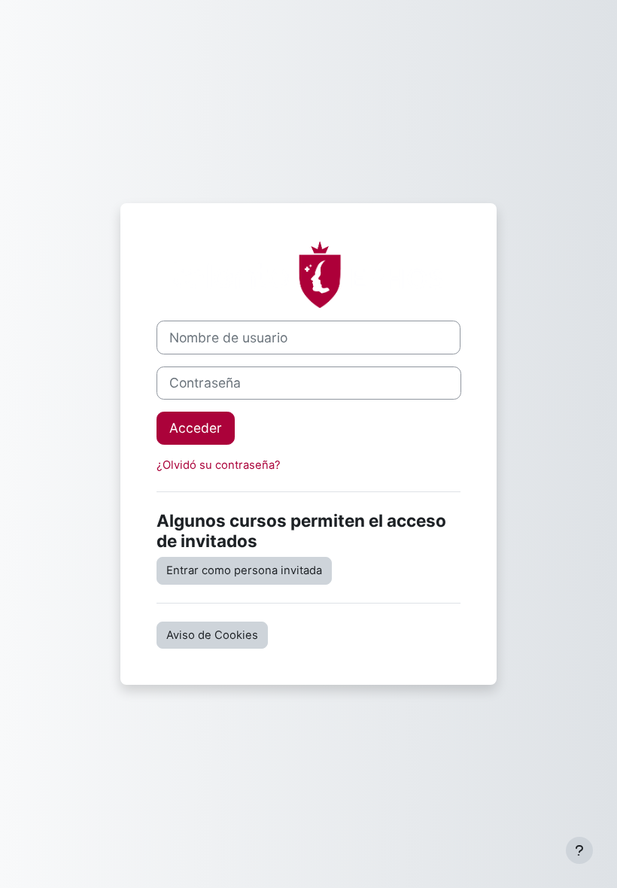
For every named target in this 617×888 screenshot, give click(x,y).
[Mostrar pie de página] (579, 850)
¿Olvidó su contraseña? (219, 465)
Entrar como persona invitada (244, 570)
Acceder (195, 428)
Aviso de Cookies (212, 635)
